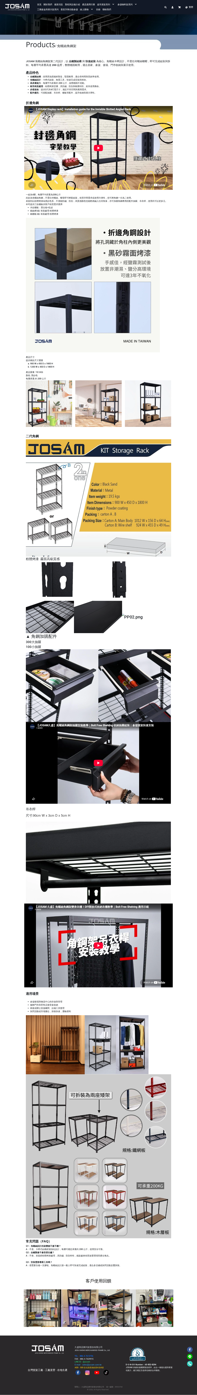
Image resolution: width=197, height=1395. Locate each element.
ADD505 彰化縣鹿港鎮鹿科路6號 (89, 1367)
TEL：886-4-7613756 (84, 1356)
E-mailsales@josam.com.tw (88, 1365)
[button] (165, 7)
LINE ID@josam (82, 1362)
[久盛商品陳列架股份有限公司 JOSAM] (17, 7)
